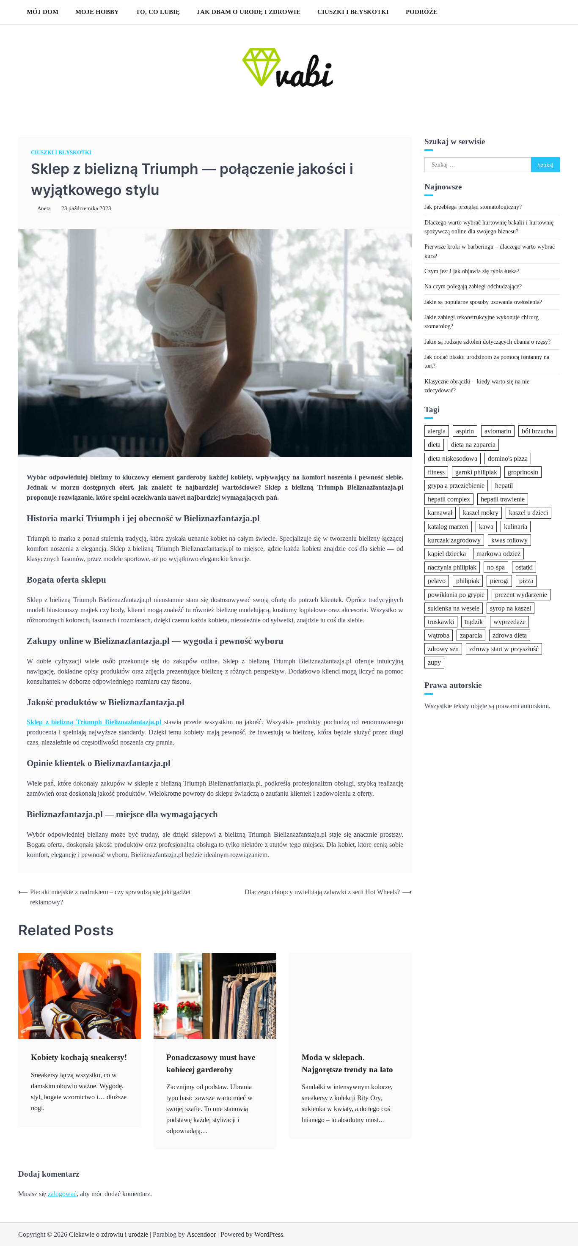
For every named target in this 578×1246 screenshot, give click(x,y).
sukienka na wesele (453, 607)
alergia (437, 431)
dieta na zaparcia (473, 444)
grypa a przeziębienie (456, 485)
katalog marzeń (448, 526)
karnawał (440, 512)
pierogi (499, 580)
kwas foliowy (509, 539)
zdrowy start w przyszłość (504, 648)
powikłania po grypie (456, 594)
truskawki (441, 621)
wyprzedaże (509, 621)
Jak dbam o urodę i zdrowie (248, 11)
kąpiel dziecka (447, 553)
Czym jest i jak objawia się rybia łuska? (471, 271)
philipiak (467, 580)
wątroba (438, 635)
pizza (526, 580)
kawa (486, 526)
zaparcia (471, 635)
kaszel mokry (480, 512)
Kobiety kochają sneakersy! (79, 1057)
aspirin (465, 431)
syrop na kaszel (510, 607)
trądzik (474, 621)
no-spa (496, 567)
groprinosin (523, 471)
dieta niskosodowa (452, 458)
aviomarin (497, 431)
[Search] (549, 11)
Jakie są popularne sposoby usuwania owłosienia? (483, 301)
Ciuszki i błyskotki (353, 11)
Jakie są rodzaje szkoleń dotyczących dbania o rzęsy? (487, 341)
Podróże (422, 11)
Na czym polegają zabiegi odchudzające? (473, 286)
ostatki (524, 567)
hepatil (504, 485)
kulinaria (515, 526)
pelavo (437, 580)
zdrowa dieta (510, 635)
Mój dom (42, 11)
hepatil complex (449, 499)
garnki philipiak (476, 471)
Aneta (44, 208)
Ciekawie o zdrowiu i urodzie (108, 1234)
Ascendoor (201, 1234)
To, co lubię (158, 11)
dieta (434, 444)
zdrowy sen (443, 648)
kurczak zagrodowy (454, 539)
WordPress (268, 1234)
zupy (434, 662)
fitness (436, 471)
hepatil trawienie (503, 499)
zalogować (62, 1193)
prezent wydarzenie (521, 594)
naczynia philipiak (452, 567)
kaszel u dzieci (528, 512)
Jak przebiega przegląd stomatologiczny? (473, 206)
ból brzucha (537, 431)
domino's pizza (508, 458)
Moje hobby (97, 11)
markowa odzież (498, 553)
